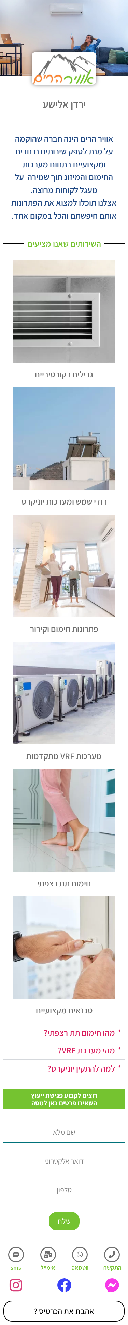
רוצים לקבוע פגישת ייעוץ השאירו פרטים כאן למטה (64, 1099)
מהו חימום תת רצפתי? (79, 1032)
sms (16, 1267)
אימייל (48, 1267)
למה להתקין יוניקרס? (81, 1068)
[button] (64, 1033)
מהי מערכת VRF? (86, 1050)
